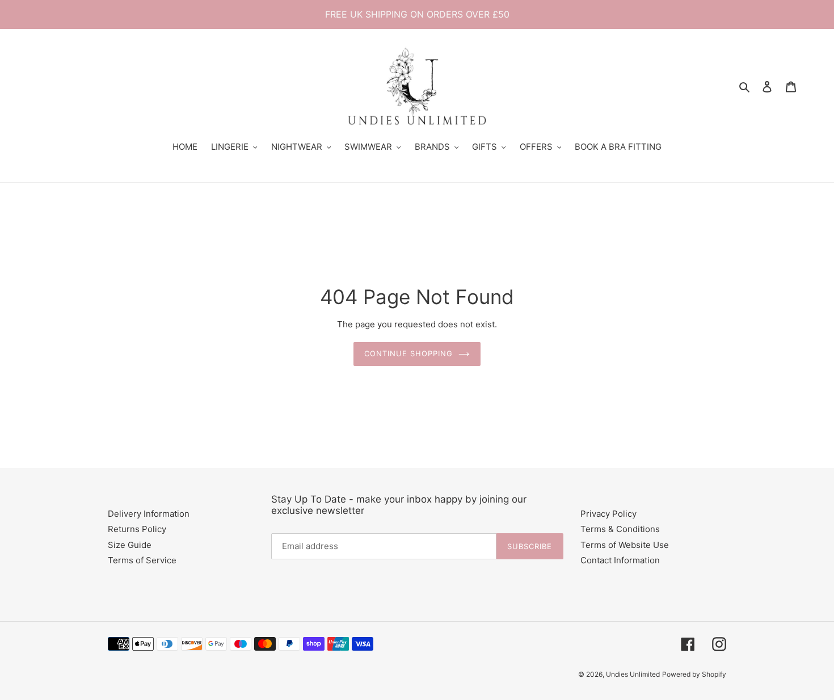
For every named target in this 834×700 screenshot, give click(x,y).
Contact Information (620, 560)
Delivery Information (148, 513)
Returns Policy (137, 529)
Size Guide (129, 544)
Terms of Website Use (624, 544)
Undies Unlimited (633, 674)
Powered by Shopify (694, 674)
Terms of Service (142, 560)
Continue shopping (408, 353)
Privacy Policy (608, 513)
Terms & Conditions (620, 529)
